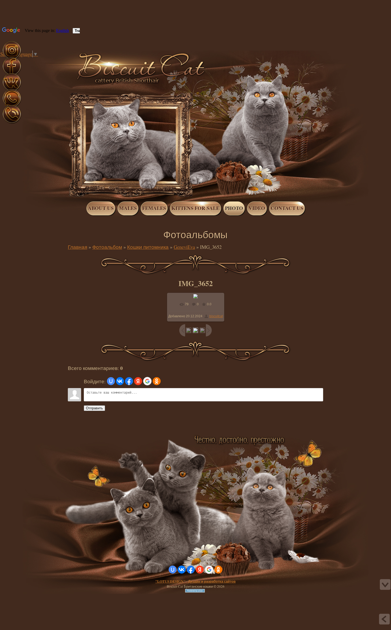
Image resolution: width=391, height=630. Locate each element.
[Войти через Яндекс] (138, 381)
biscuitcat (216, 316)
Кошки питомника (148, 247)
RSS (47, 61)
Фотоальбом (107, 247)
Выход (42, 61)
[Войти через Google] (147, 381)
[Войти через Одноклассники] (157, 381)
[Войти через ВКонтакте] (120, 381)
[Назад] (384, 619)
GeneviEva (184, 247)
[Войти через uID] (111, 381)
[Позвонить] (11, 122)
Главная (31, 61)
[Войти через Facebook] (129, 381)
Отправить (94, 408)
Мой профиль (37, 61)
